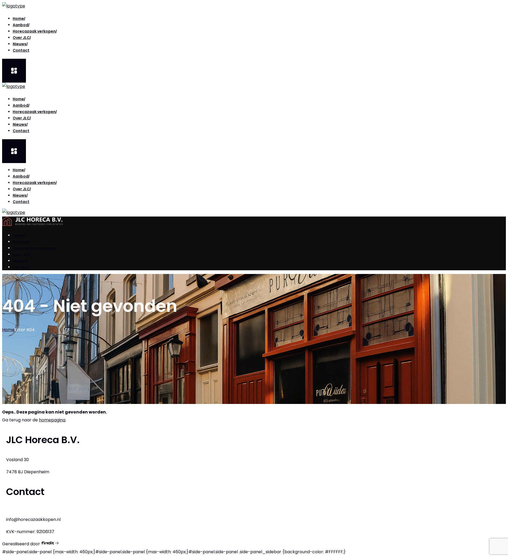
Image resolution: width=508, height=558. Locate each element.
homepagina (52, 420)
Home (8, 330)
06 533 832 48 (20, 511)
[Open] (14, 71)
